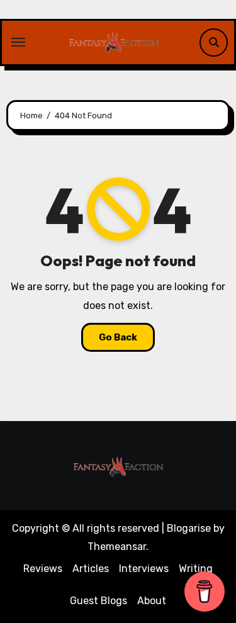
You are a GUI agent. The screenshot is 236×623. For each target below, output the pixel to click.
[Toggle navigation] (18, 42)
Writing (196, 569)
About (151, 601)
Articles (90, 569)
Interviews (144, 569)
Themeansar (116, 547)
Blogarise (189, 528)
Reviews (42, 569)
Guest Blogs (98, 601)
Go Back (118, 337)
